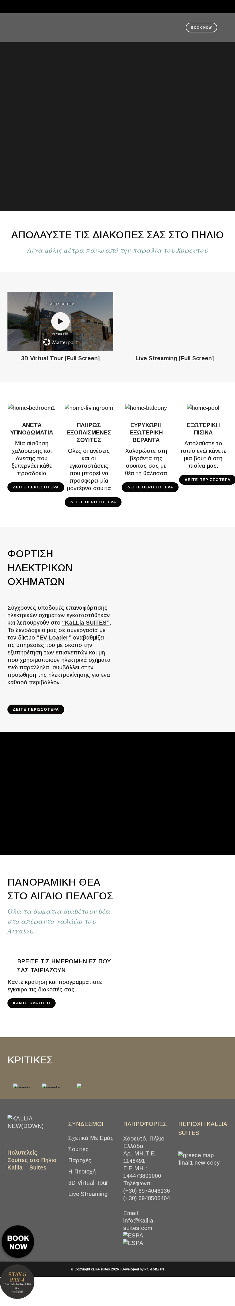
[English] (93, 6)
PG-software (154, 1269)
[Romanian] (120, 6)
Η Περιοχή (82, 1171)
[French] (107, 6)
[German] (100, 6)
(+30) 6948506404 (146, 1198)
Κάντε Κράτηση (31, 1003)
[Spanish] (141, 6)
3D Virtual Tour (88, 1183)
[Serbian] (127, 6)
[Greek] (86, 6)
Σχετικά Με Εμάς (90, 1138)
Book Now (201, 27)
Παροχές (79, 1160)
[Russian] (148, 6)
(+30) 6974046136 (146, 1191)
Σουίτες (78, 1149)
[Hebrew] (134, 6)
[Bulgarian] (114, 6)
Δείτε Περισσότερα (36, 487)
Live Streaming (88, 1194)
